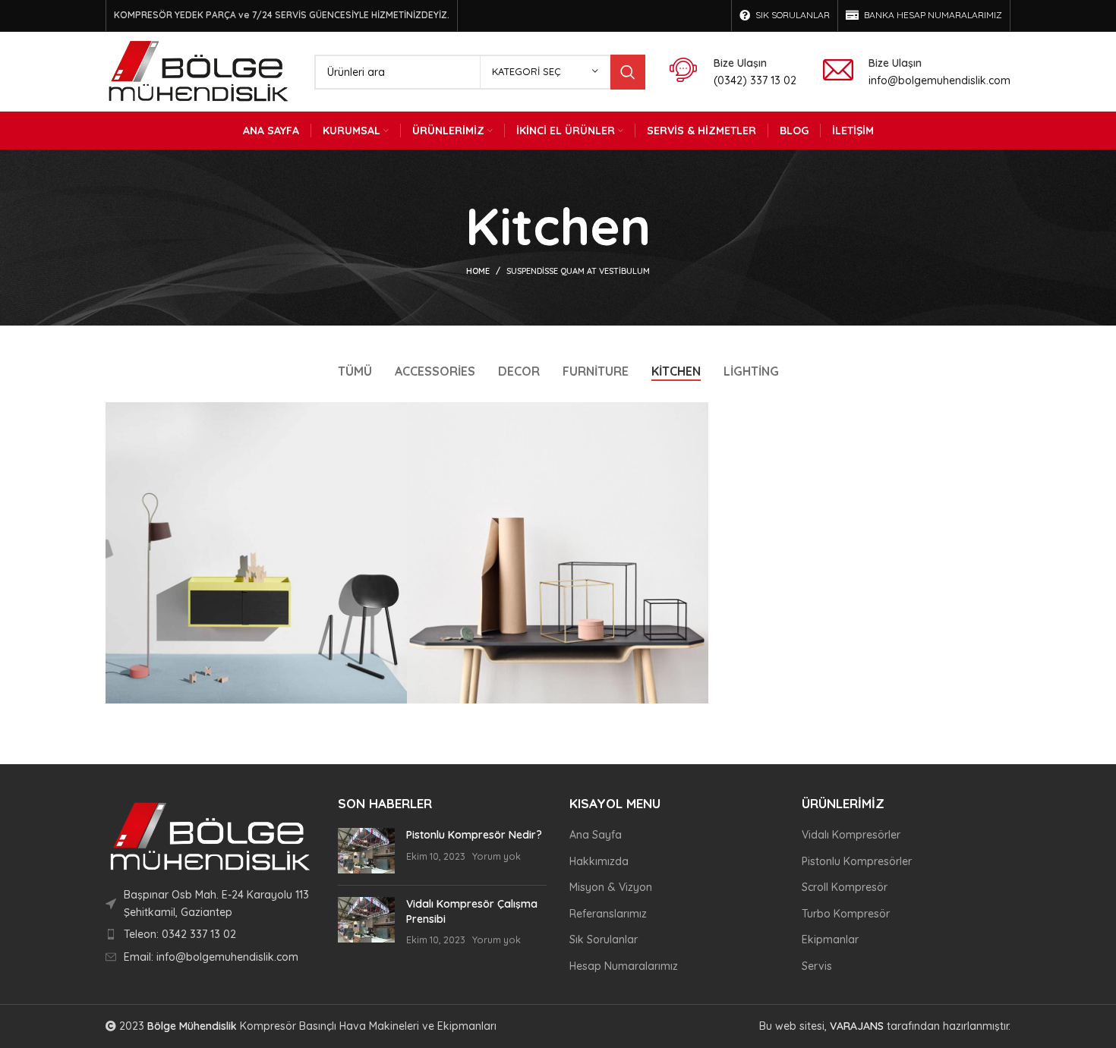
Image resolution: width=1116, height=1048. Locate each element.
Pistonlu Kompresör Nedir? (474, 835)
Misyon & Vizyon (610, 887)
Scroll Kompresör (844, 887)
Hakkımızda (599, 861)
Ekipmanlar (830, 939)
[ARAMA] (627, 72)
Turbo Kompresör (846, 914)
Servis (817, 966)
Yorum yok (496, 856)
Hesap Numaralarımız (623, 966)
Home (478, 271)
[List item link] (210, 934)
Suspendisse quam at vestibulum (578, 271)
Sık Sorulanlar (603, 939)
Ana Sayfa (595, 835)
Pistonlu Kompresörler (857, 861)
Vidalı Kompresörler (851, 835)
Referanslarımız (608, 914)
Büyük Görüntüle (395, 413)
